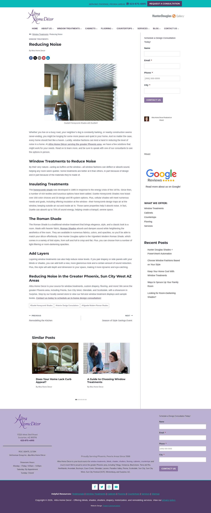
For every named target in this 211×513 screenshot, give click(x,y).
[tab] (76, 399)
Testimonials (78, 494)
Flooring (148, 221)
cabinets (136, 461)
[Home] (30, 34)
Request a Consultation (164, 3)
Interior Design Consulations (67, 305)
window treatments (98, 461)
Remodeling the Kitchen (41, 318)
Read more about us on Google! (163, 186)
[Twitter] (102, 487)
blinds (109, 461)
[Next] (126, 370)
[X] (35, 58)
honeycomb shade (43, 190)
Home (35, 29)
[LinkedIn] (48, 58)
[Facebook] (31, 58)
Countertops (150, 217)
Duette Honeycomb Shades (41, 305)
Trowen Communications (111, 506)
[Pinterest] (44, 58)
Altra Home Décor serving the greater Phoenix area (75, 144)
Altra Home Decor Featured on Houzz (162, 119)
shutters (122, 461)
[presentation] (55, 358)
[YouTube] (116, 487)
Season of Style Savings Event (117, 318)
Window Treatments (38, 39)
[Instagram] (109, 487)
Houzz (147, 154)
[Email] (39, 58)
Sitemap (156, 494)
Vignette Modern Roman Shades (95, 305)
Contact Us (153, 100)
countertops (145, 461)
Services (148, 226)
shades (115, 461)
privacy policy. (169, 500)
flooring (129, 461)
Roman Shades (68, 228)
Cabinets (148, 213)
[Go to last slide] (36, 370)
